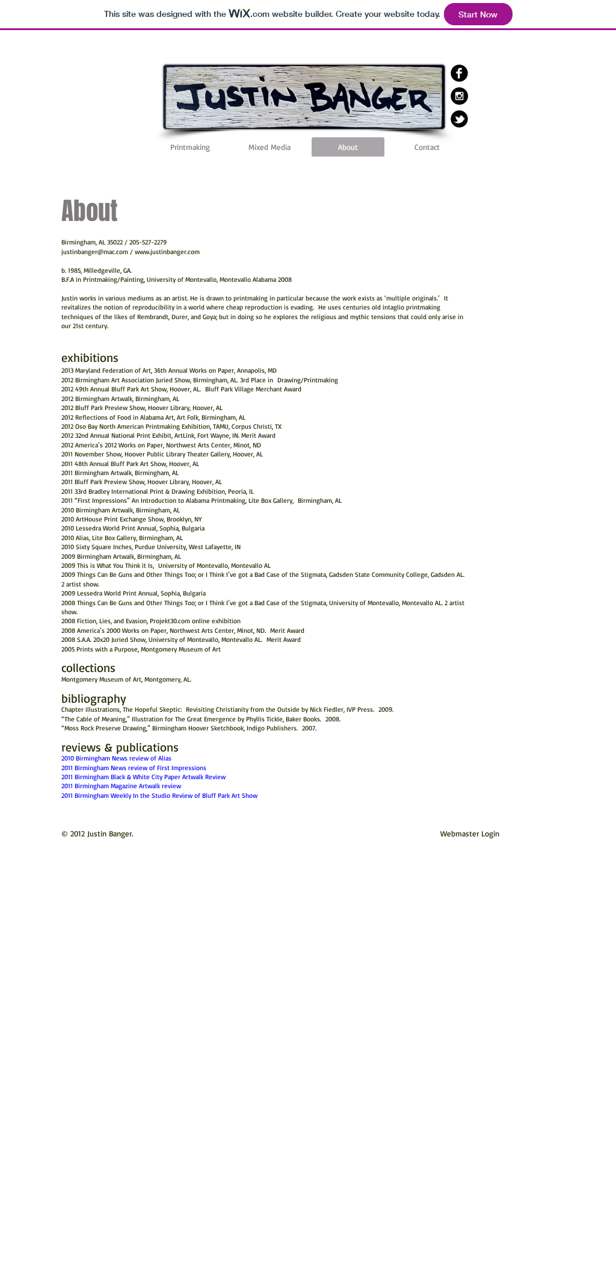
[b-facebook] (459, 73)
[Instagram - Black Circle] (459, 96)
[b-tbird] (459, 119)
